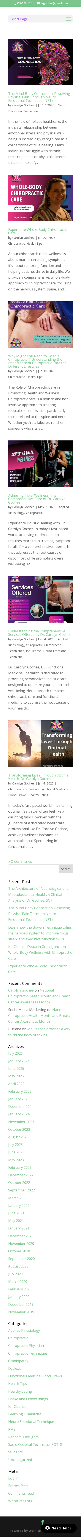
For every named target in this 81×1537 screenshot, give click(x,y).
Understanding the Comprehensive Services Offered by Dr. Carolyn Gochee (39, 633)
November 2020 (21, 1243)
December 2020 (20, 1236)
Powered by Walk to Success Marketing (40, 1531)
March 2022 (17, 1198)
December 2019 (20, 1304)
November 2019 (21, 1312)
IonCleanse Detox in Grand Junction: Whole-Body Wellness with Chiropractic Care (40, 952)
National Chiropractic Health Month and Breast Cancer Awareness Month (39, 996)
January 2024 (18, 1114)
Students (15, 1452)
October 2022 (19, 1182)
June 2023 (16, 1152)
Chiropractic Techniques (28, 1353)
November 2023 (21, 1121)
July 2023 (15, 1144)
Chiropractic (16, 243)
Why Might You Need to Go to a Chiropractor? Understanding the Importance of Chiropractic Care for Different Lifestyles (37, 361)
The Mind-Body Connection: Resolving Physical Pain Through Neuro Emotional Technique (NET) (39, 97)
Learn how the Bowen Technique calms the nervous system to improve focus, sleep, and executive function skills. (40, 933)
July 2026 (15, 1053)
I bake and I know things (28, 1399)
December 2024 (20, 1106)
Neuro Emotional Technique (31, 1421)
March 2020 (17, 1281)
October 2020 (19, 1251)
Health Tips (34, 243)
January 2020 (18, 1296)
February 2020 (20, 1289)
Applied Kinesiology (24, 1330)
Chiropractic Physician (23, 789)
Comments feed (21, 1493)
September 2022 (21, 1190)
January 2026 (18, 1061)
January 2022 (18, 1205)
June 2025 (16, 1068)
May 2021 (16, 1220)
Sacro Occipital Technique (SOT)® (35, 1444)
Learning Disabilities (24, 1414)
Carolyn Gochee (23, 105)
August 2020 (18, 1266)
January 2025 (18, 1099)
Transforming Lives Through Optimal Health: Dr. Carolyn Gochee (38, 777)
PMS (12, 1429)
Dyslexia (15, 1368)
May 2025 (16, 1076)
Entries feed (18, 1485)
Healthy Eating (38, 795)
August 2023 (18, 1137)
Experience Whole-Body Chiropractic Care (37, 231)
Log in (13, 1478)
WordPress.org (20, 1501)
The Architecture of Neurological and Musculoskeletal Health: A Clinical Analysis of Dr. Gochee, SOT (38, 894)
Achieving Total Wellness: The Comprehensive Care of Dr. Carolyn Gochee (36, 499)
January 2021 (18, 1228)
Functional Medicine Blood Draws (35, 1376)
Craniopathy (18, 1360)
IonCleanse (33, 651)
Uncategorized (20, 1459)
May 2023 (16, 1160)
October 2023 (19, 1129)
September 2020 (21, 1258)
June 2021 (16, 1213)
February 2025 (20, 1091)
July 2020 (15, 1274)
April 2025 (16, 1083)
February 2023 (20, 1167)
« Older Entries (20, 861)
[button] (59, 1528)
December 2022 (20, 1175)
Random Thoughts (23, 1437)
